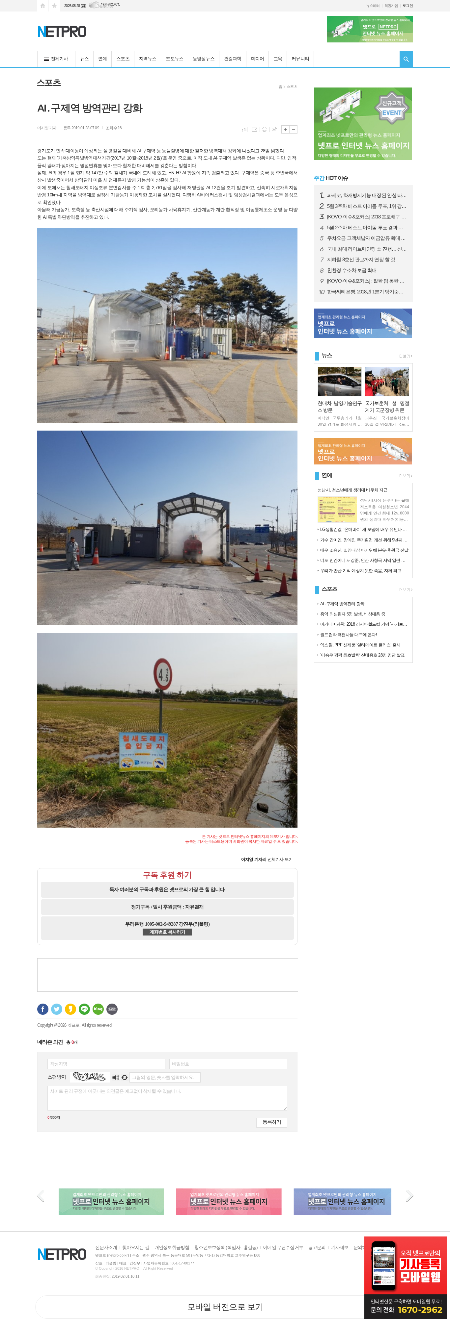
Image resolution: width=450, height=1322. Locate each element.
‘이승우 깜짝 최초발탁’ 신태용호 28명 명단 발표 (362, 655)
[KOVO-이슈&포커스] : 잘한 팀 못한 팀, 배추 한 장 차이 (367, 281)
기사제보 (340, 1247)
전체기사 (59, 58)
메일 (254, 129)
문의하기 (362, 1247)
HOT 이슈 (331, 178)
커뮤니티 (300, 58)
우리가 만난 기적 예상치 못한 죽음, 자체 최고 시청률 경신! (364, 570)
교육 (277, 58)
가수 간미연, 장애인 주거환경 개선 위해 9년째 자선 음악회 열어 (364, 539)
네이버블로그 (98, 1009)
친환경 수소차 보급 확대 (352, 270)
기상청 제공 (105, 6)
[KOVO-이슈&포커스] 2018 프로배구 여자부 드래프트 (367, 216)
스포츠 (122, 58)
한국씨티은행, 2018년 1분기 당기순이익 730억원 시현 (367, 291)
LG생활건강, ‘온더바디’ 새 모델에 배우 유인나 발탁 (364, 529)
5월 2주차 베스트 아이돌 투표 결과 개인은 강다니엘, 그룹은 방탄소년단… (367, 227)
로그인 (408, 6)
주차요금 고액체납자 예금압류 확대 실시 (367, 238)
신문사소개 (106, 1247)
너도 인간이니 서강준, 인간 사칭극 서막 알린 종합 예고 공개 (364, 560)
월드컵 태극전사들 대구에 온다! (348, 634)
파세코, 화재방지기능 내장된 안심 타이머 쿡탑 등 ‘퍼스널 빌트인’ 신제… (367, 195)
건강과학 (232, 58)
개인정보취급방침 (172, 1247)
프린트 (264, 129)
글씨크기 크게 (285, 129)
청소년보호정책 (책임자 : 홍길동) (226, 1247)
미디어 (257, 58)
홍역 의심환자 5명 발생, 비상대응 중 (352, 613)
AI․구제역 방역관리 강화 (342, 603)
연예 (102, 58)
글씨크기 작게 (293, 129)
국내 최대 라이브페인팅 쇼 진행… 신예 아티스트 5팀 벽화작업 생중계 (367, 249)
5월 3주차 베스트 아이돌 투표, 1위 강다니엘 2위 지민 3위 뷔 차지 (367, 206)
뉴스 (84, 58)
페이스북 (42, 1009)
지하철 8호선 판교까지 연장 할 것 (361, 259)
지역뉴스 (147, 58)
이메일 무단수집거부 (283, 1247)
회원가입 (391, 6)
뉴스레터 (373, 6)
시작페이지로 (42, 6)
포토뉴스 (174, 58)
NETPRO (131, 1268)
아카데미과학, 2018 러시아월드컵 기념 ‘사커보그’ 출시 (364, 624)
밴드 (112, 1009)
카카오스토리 (70, 1009)
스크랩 (274, 129)
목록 (244, 129)
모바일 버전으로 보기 (225, 1307)
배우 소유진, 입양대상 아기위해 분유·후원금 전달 (364, 550)
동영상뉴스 (203, 58)
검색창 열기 (406, 59)
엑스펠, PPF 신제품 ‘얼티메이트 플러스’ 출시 (360, 644)
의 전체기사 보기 (267, 859)
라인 (84, 1009)
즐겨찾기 (54, 6)
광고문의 (317, 1247)
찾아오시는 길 (135, 1247)
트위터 (56, 1009)
